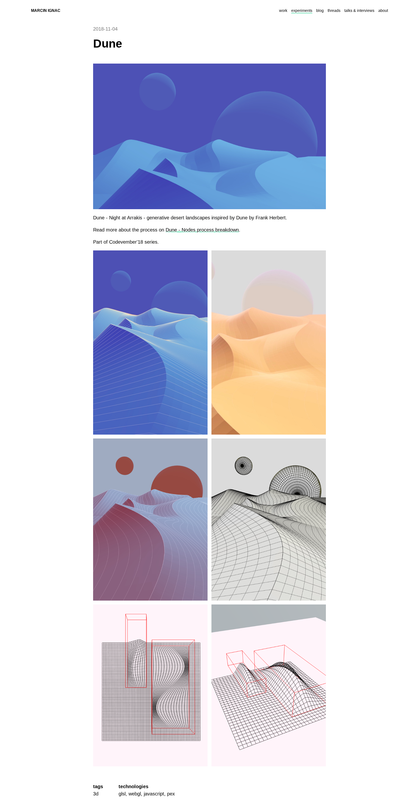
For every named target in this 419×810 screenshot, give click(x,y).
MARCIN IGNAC (45, 10)
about (383, 10)
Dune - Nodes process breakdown (202, 229)
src (66, 10)
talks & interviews (359, 10)
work (283, 10)
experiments (301, 10)
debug (78, 10)
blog (320, 10)
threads (334, 10)
